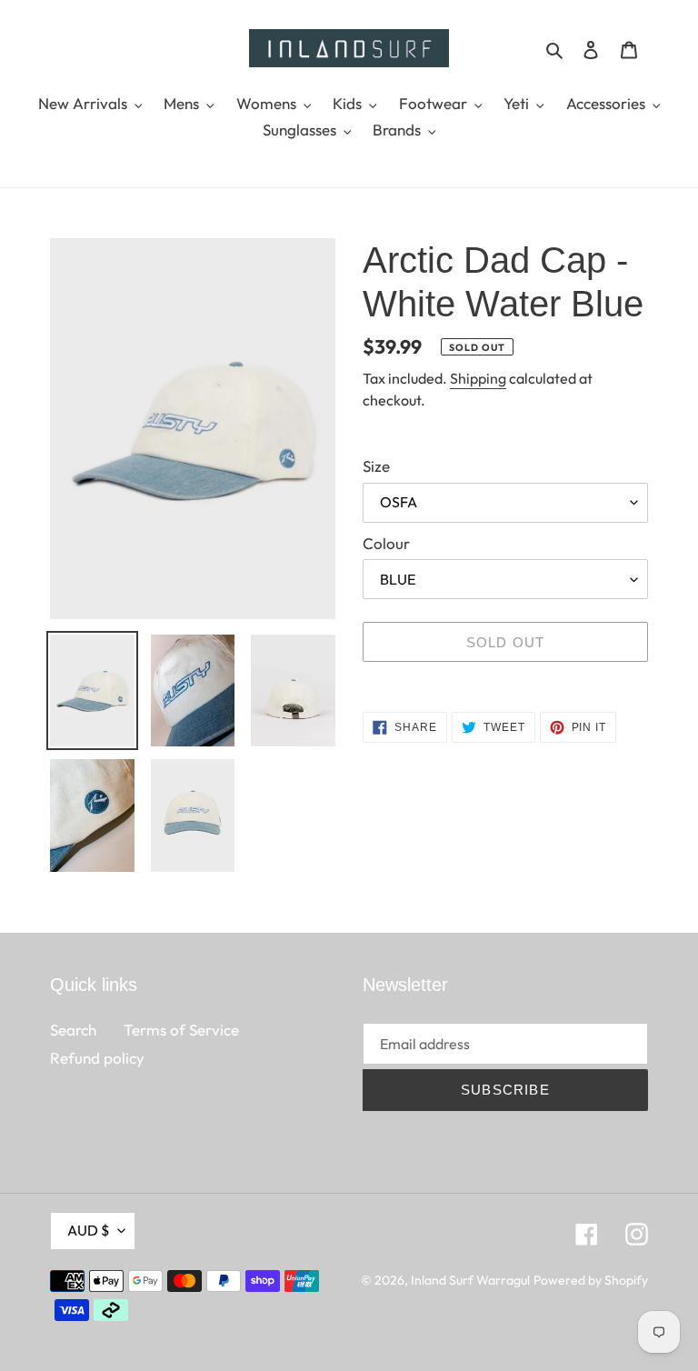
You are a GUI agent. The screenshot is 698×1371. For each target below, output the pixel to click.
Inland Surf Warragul (470, 1280)
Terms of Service (181, 1029)
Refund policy (97, 1057)
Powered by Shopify (590, 1280)
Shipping (478, 378)
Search (73, 1029)
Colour (386, 543)
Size (376, 465)
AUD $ (88, 1230)
